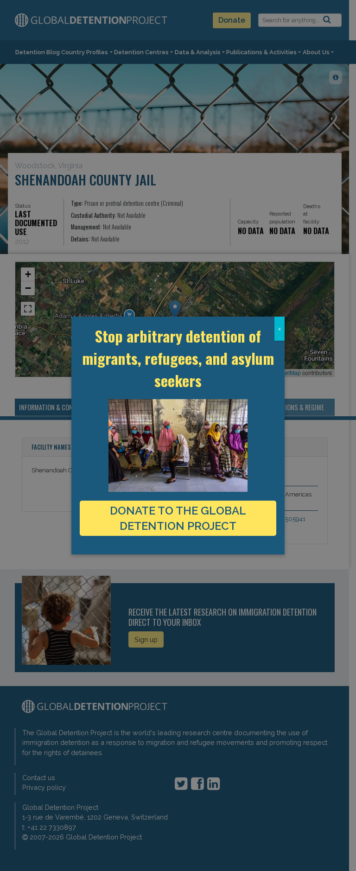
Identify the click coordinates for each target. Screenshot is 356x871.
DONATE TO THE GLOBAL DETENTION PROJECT (178, 518)
